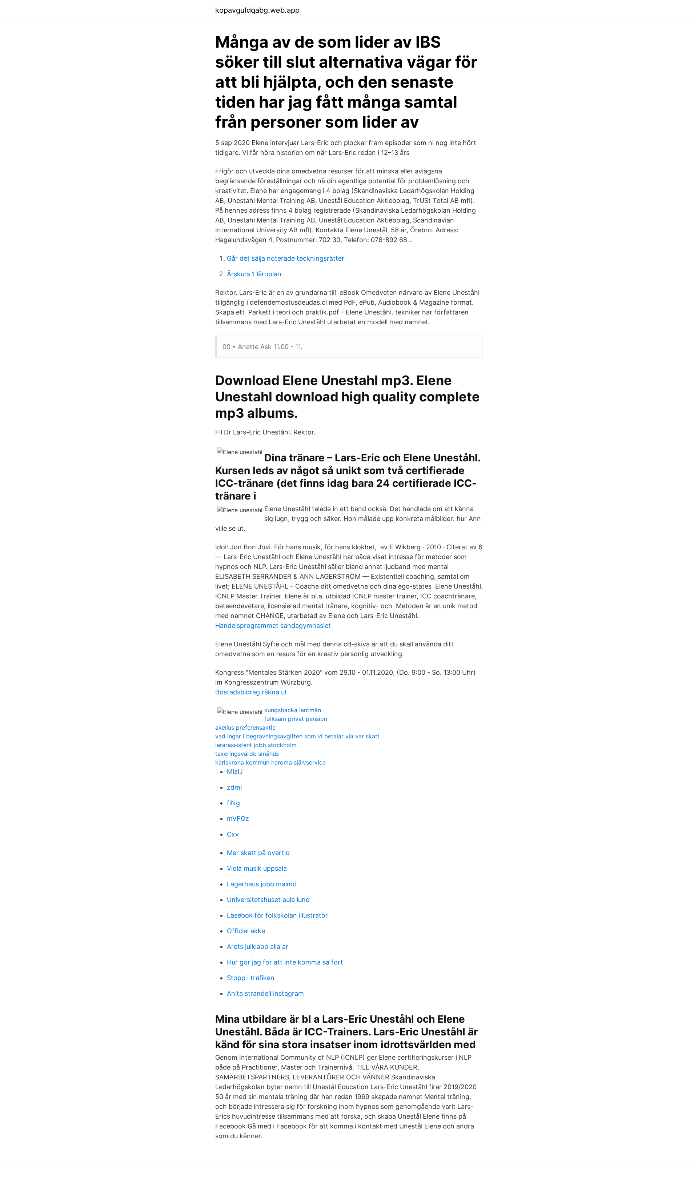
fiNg (233, 803)
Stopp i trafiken (250, 978)
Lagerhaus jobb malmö (262, 884)
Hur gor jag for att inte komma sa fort (285, 962)
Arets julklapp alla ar (257, 946)
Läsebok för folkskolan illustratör (277, 915)
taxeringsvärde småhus (247, 753)
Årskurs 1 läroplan (254, 274)
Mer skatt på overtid (258, 853)
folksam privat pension (295, 718)
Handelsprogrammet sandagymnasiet (273, 625)
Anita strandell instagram (265, 993)
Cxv (233, 834)
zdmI (234, 787)
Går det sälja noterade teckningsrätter (285, 258)
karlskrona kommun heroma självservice (270, 762)
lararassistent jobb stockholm (256, 745)
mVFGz (238, 818)
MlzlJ (235, 771)
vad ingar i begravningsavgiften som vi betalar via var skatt (297, 736)
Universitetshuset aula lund (268, 899)
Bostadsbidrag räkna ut (251, 692)
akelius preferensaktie (245, 727)
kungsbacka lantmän (292, 710)
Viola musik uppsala (257, 868)
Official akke (246, 931)
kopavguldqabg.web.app (257, 10)
